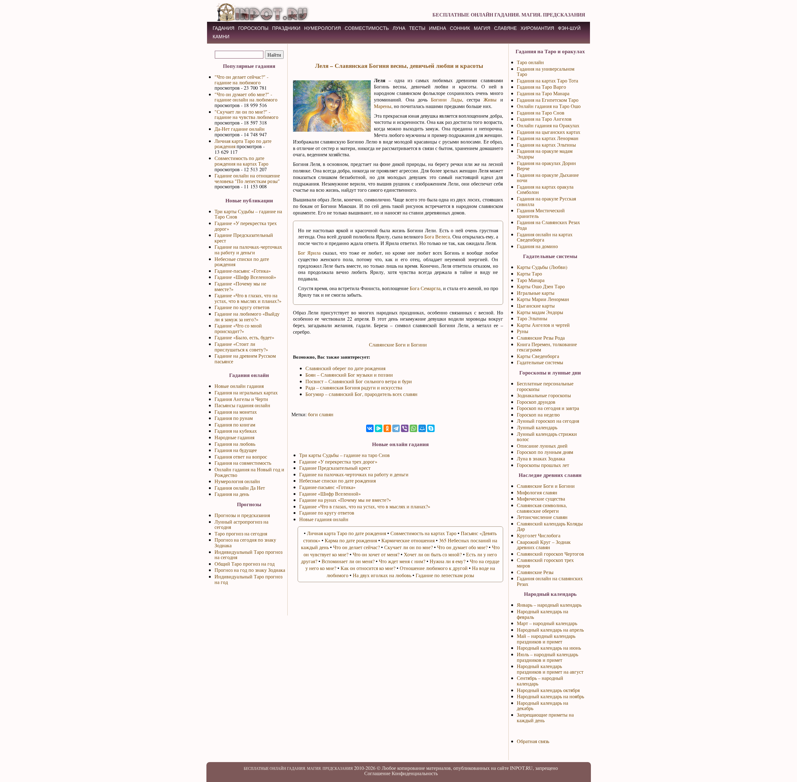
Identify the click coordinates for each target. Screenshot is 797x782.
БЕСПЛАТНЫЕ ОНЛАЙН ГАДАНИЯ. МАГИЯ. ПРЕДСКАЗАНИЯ (508, 14)
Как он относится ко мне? (368, 568)
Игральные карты (535, 293)
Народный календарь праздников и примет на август (550, 669)
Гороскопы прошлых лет (543, 465)
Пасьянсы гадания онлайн (242, 405)
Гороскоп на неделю (538, 414)
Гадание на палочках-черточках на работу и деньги (248, 249)
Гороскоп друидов (536, 401)
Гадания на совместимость (243, 462)
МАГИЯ (482, 28)
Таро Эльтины (532, 318)
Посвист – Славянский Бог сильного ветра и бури (358, 381)
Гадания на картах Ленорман (547, 138)
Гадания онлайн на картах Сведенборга (545, 237)
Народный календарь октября (548, 690)
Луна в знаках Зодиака (541, 458)
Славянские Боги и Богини (398, 344)
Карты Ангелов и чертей (543, 325)
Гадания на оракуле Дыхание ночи (548, 178)
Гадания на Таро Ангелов (544, 118)
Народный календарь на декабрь (542, 706)
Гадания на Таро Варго (541, 86)
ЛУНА (399, 28)
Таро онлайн (530, 62)
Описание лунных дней (542, 445)
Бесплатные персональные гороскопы (545, 386)
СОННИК (460, 28)
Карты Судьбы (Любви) (542, 267)
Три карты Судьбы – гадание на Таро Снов (248, 214)
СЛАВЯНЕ (505, 28)
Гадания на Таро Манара (543, 93)
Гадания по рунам (234, 418)
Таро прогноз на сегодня (241, 533)
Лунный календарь (537, 427)
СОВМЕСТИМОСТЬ (367, 28)
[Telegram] (396, 428)
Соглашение (377, 773)
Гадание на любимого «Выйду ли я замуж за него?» (247, 316)
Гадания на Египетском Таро (547, 100)
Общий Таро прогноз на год (245, 563)
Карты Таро (529, 273)
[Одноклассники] (387, 428)
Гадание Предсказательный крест (244, 238)
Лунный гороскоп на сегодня (548, 420)
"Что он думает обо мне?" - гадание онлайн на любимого (246, 97)
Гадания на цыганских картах (548, 132)
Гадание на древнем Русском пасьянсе (245, 358)
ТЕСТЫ (417, 28)
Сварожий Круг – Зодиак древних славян (544, 545)
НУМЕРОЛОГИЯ (322, 28)
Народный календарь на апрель (550, 629)
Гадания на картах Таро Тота (547, 80)
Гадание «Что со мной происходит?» (238, 328)
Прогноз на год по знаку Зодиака (250, 570)
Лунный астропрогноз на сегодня (241, 524)
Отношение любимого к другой (434, 568)
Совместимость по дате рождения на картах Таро (241, 161)
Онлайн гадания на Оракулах (548, 125)
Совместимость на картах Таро (423, 533)
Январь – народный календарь (549, 604)
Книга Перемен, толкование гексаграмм (547, 347)
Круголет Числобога (538, 535)
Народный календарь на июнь (549, 647)
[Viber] (404, 428)
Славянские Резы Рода (541, 337)
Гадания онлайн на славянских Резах (550, 581)
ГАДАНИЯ (223, 28)
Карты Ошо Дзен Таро (541, 286)
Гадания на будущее (236, 450)
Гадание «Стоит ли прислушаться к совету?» (241, 347)
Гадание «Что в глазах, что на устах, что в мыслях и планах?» (248, 298)
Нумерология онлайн (237, 481)
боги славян (320, 414)
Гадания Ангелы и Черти (241, 399)
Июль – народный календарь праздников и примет (547, 657)
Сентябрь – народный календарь (540, 681)
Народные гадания (234, 437)
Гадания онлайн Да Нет (240, 487)
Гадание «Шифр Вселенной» (245, 277)
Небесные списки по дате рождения (242, 262)
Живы (490, 99)
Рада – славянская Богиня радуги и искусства (353, 387)
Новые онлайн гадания (239, 386)
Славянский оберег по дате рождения (345, 368)
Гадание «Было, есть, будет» (244, 337)
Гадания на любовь (235, 443)
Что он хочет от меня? (376, 554)
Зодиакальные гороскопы (544, 395)
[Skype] (431, 428)
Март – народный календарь (547, 623)
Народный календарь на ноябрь (550, 696)
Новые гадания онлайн (323, 519)
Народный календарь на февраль (542, 614)
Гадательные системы (540, 362)
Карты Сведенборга (538, 356)
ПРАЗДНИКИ (286, 28)
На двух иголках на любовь (382, 575)
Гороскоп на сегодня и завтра (548, 408)
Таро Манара (531, 280)
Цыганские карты (536, 305)
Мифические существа (541, 498)
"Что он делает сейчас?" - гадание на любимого (241, 79)
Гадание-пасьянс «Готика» (243, 270)
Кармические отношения (408, 540)
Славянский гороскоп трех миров (545, 563)
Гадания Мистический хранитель (541, 213)
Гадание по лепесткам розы (445, 575)
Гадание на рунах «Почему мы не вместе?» (345, 500)
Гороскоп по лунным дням (545, 452)
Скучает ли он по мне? (408, 547)
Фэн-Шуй (569, 28)
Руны (522, 331)
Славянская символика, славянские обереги (542, 508)
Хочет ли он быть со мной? (433, 554)
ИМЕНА (437, 28)
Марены (382, 106)
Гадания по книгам (235, 424)
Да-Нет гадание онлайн (240, 128)
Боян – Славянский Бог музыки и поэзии (349, 374)
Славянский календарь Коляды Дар (550, 526)
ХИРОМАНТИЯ (537, 28)
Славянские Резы (535, 572)
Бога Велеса (437, 236)
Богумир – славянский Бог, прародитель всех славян (361, 394)
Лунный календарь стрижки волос (547, 437)
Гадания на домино (537, 246)
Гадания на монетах (236, 411)
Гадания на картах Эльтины (546, 144)
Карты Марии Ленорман (543, 299)
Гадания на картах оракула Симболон (545, 189)
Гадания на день (232, 494)
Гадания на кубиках (236, 430)
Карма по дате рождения (351, 540)
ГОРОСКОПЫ (253, 28)
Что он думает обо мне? (462, 547)
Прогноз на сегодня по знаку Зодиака (245, 542)
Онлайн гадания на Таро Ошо (549, 106)
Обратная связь (533, 741)
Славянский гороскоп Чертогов (550, 553)
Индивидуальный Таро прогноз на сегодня (248, 555)
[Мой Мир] (422, 428)
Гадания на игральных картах (246, 392)
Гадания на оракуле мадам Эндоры (545, 154)
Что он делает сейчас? (356, 547)
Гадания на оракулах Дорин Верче (546, 166)
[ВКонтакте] (370, 428)
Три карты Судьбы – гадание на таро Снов (344, 455)
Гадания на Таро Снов (540, 112)
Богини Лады (446, 99)
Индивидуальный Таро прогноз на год (248, 579)
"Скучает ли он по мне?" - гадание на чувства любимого (246, 114)
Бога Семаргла (425, 288)
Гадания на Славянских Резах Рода (548, 225)
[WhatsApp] (413, 428)
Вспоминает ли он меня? (348, 561)
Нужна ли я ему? (447, 561)
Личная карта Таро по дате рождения (243, 144)
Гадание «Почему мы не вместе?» (240, 286)
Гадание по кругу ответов (242, 307)
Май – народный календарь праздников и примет (546, 639)
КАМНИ (221, 36)
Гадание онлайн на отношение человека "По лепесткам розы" (247, 178)
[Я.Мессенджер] (378, 428)
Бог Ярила (309, 252)
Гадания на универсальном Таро (545, 71)
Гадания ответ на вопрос (241, 456)
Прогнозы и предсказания (242, 515)
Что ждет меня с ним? (402, 561)
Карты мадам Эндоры (540, 312)
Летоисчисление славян (542, 517)
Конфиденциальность (415, 773)
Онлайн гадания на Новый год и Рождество (249, 472)
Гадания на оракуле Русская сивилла (546, 201)
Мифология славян (537, 492)
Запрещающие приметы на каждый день (545, 717)
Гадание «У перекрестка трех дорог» (246, 226)
